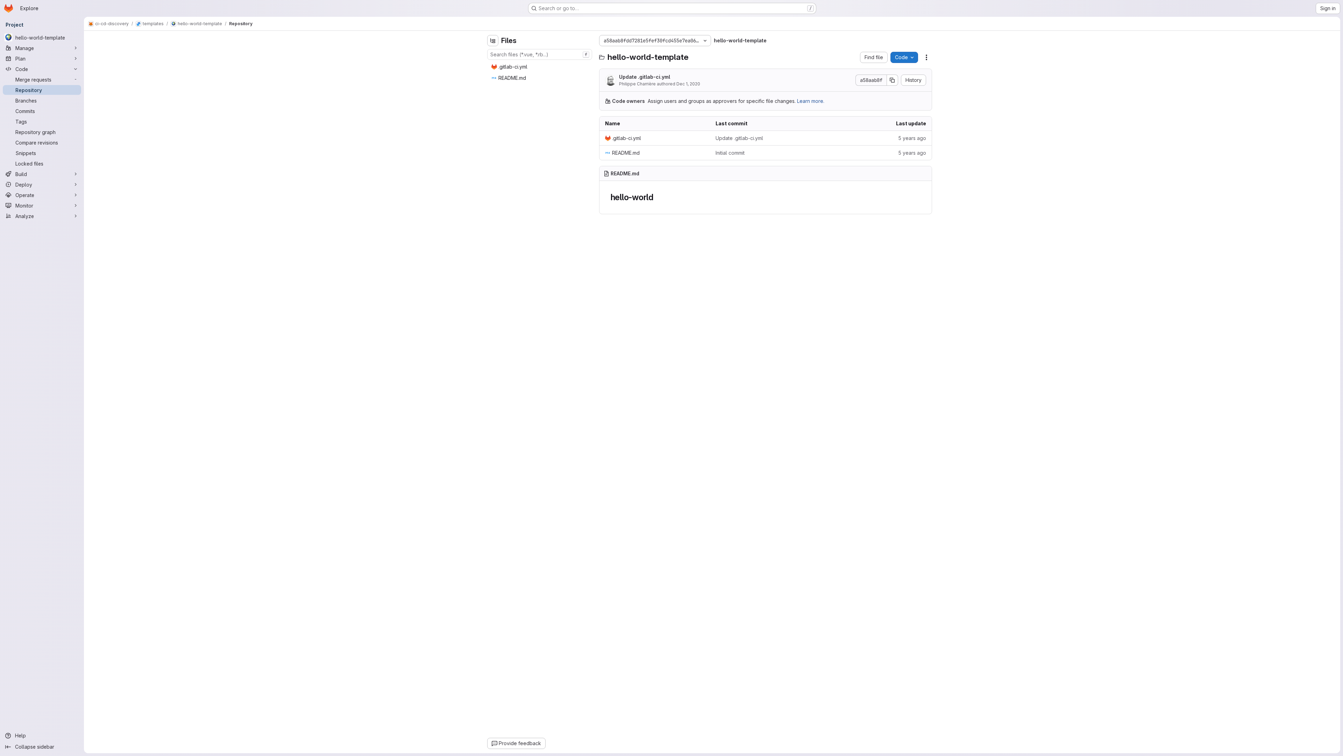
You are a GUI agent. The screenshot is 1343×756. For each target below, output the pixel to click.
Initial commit (730, 153)
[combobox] (539, 54)
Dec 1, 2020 (688, 83)
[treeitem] (540, 66)
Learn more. (810, 101)
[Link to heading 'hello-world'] (657, 197)
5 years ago (912, 138)
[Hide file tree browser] (492, 40)
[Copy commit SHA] (892, 80)
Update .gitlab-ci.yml (644, 77)
